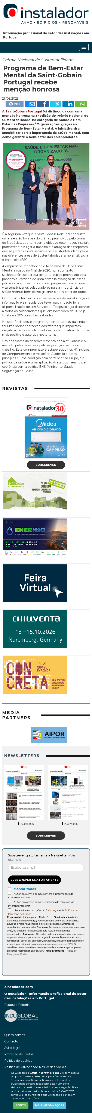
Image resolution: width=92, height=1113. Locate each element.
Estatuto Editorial (17, 1005)
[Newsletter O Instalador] (24, 792)
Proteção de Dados (18, 1054)
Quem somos (14, 1035)
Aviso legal (52, 910)
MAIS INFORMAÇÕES (49, 1105)
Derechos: (66, 937)
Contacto (11, 1041)
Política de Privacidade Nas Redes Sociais (35, 1067)
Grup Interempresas (44, 1072)
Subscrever (46, 464)
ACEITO (20, 1105)
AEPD (41, 950)
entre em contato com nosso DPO (55, 944)
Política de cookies (18, 1061)
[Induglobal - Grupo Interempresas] (21, 1015)
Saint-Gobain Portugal (23, 111)
